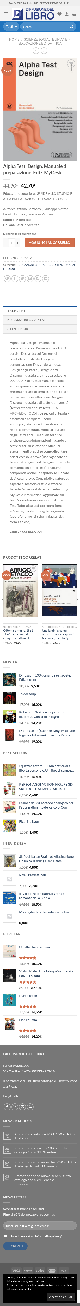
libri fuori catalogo (39, 1081)
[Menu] (5, 13)
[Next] (77, 608)
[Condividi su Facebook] (14, 278)
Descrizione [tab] (16, 311)
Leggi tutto (11, 1096)
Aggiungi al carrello (49, 242)
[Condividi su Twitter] (22, 278)
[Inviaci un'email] (22, 1106)
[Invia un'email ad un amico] (30, 278)
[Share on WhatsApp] (7, 278)
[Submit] (71, 26)
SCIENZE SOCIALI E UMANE (45, 39)
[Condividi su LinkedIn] (45, 278)
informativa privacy (48, 1236)
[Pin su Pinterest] (37, 278)
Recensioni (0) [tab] (17, 329)
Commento (21, 1184)
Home (14, 39)
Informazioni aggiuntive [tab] (26, 320)
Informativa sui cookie (19, 1289)
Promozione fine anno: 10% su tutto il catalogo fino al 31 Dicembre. (41, 1150)
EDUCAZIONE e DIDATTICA (40, 43)
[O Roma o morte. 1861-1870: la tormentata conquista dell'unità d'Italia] (20, 590)
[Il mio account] (67, 13)
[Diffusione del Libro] (33, 14)
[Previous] (3, 608)
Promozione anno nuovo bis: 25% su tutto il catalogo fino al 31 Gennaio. (45, 1164)
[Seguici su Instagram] (14, 1106)
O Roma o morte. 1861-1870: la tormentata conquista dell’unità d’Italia (18, 636)
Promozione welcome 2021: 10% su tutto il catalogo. (44, 1136)
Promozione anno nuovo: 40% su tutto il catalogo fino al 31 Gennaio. (43, 1178)
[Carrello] (74, 13)
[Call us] (30, 1106)
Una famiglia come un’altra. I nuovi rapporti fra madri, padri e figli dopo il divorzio (58, 636)
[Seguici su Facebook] (7, 1106)
